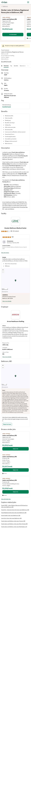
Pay (11, 66)
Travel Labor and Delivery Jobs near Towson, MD (13, 521)
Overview (6, 66)
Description (23, 66)
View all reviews (5, 252)
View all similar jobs (6, 499)
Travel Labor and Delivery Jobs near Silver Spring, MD (14, 524)
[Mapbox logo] (5, 292)
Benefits (16, 66)
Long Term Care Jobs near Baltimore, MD (11, 518)
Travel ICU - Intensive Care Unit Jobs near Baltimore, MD (15, 510)
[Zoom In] (3, 270)
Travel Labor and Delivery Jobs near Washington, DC (14, 526)
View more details (6, 301)
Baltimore (5, 6)
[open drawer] (28, 2)
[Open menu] (1, 65)
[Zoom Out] (3, 272)
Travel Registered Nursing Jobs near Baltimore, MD (13, 512)
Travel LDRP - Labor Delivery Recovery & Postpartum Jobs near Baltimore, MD (14, 506)
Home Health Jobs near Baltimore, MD (10, 515)
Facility (29, 66)
